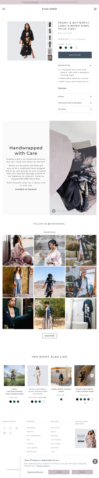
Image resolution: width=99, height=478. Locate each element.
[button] (18, 250)
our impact (56, 440)
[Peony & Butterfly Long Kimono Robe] (84, 375)
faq (28, 440)
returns (30, 432)
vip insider (56, 444)
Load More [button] (49, 336)
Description (64, 65)
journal (54, 436)
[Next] (92, 375)
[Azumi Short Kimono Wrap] (61, 375)
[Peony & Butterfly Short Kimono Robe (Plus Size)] (37, 375)
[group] (50, 24)
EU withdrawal (34, 436)
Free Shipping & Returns (70, 103)
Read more (62, 88)
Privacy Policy (43, 466)
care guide (32, 448)
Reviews (62, 109)
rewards (55, 448)
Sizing (61, 97)
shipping (31, 428)
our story (55, 428)
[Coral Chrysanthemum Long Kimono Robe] (14, 375)
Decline (82, 472)
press (53, 432)
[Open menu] (6, 9)
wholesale (32, 452)
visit (53, 452)
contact (30, 444)
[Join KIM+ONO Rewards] (85, 447)
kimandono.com (15, 469)
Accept (59, 472)
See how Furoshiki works (69, 211)
